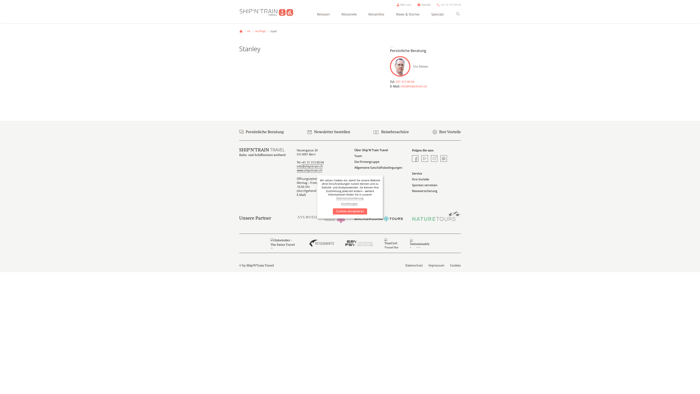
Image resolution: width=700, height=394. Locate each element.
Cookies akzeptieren (350, 211)
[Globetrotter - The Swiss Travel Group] (284, 243)
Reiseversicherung (424, 191)
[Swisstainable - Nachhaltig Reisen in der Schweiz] (419, 243)
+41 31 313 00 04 (450, 4)
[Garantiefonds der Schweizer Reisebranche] (321, 243)
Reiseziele (349, 14)
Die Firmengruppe (366, 162)
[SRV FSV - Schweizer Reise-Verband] (359, 243)
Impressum (436, 265)
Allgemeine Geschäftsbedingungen (378, 168)
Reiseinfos (376, 14)
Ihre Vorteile (420, 179)
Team (358, 156)
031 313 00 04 (405, 82)
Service (417, 173)
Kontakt (426, 4)
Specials (437, 14)
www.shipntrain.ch (309, 170)
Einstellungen (349, 203)
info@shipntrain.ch (414, 86)
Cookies (455, 265)
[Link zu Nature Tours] (436, 216)
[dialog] (350, 197)
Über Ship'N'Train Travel (371, 150)
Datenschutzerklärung (349, 198)
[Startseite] (269, 11)
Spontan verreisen (424, 185)
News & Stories (408, 14)
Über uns (405, 4)
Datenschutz (414, 265)
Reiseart (323, 14)
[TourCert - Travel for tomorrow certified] (391, 243)
